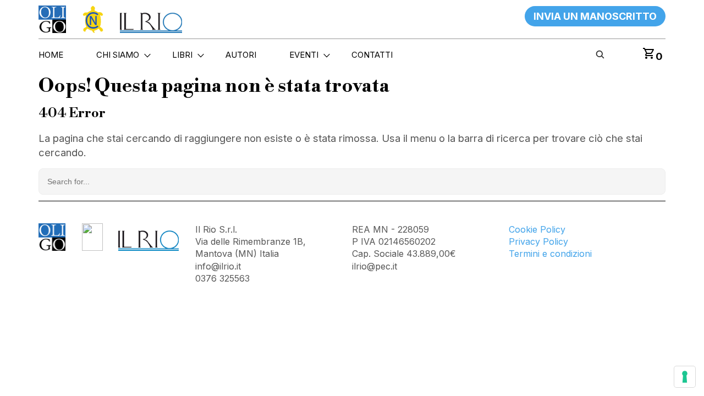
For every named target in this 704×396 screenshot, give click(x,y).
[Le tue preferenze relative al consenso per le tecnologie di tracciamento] (684, 376)
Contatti (372, 55)
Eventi (303, 55)
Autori (241, 55)
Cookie (524, 229)
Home (50, 55)
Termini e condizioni (550, 254)
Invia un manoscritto (595, 16)
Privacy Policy (538, 241)
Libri (182, 55)
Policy (552, 229)
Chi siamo (117, 55)
